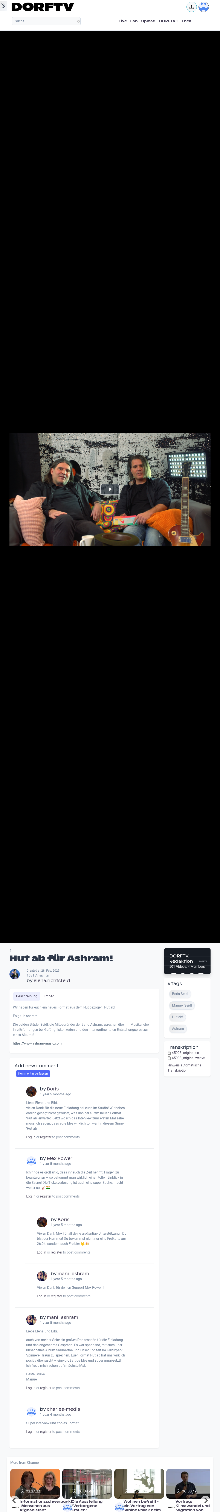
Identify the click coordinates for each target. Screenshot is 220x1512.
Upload (148, 21)
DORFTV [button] (167, 21)
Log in (30, 1137)
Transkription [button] (183, 1047)
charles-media (63, 1409)
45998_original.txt (185, 1053)
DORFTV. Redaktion (181, 958)
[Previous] (14, 1500)
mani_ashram (73, 1273)
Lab (134, 21)
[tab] (26, 996)
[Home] (96, 7)
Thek (186, 21)
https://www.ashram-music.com (37, 1043)
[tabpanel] (84, 1027)
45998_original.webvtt (188, 1058)
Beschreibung (26, 996)
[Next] (205, 1500)
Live (123, 21)
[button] (191, 7)
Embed (49, 996)
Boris (53, 1089)
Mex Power (59, 1158)
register (45, 1137)
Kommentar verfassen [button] (33, 1073)
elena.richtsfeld (52, 980)
